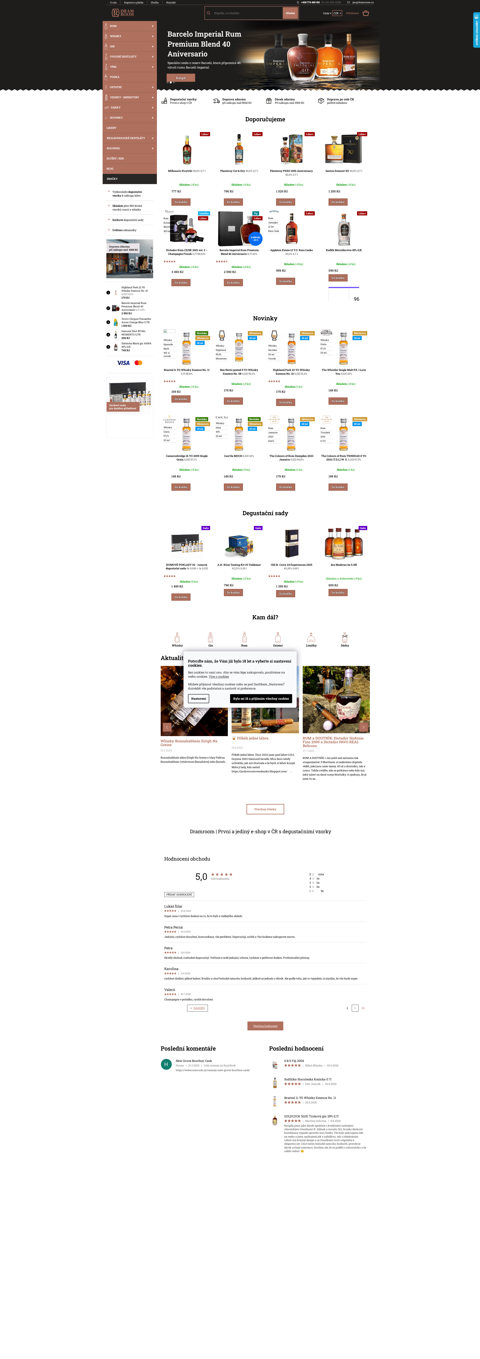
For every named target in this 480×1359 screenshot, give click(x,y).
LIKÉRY (111, 128)
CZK (336, 13)
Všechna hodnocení (265, 1026)
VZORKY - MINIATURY (124, 97)
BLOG (110, 168)
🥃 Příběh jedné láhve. (250, 738)
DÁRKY (116, 107)
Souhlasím (261, 698)
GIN (112, 46)
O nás (113, 2)
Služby (155, 2)
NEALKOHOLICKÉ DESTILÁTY (126, 138)
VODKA (114, 77)
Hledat (290, 13)
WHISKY (115, 36)
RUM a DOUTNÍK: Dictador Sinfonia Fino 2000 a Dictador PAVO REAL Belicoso (333, 742)
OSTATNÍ (116, 87)
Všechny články (265, 809)
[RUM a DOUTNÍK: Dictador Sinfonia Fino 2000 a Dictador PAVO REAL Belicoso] (336, 699)
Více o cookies (219, 677)
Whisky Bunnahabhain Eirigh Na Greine (189, 743)
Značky (112, 179)
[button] (167, 727)
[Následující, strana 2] (355, 1008)
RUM (113, 26)
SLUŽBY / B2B (115, 158)
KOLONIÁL (113, 148)
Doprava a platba (133, 2)
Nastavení (198, 699)
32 (363, 1008)
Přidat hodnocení (179, 894)
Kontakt (171, 2)
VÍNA (113, 66)
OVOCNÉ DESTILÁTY (123, 56)
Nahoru (199, 1008)
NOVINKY (116, 117)
